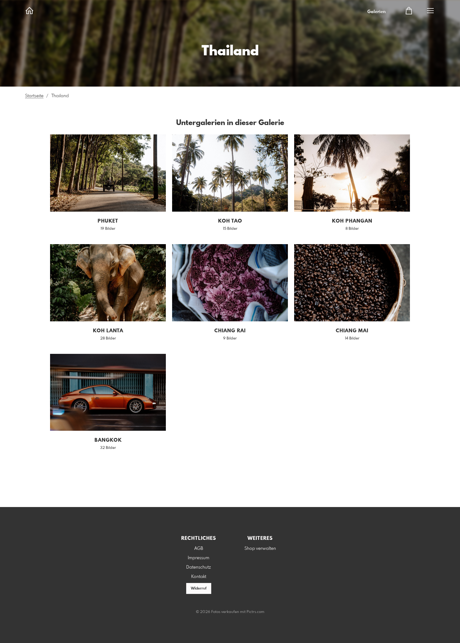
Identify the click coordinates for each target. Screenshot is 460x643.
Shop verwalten (260, 548)
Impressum (198, 558)
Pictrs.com (255, 612)
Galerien (376, 12)
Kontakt (198, 577)
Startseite (34, 96)
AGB (198, 548)
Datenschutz (198, 567)
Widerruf (199, 588)
